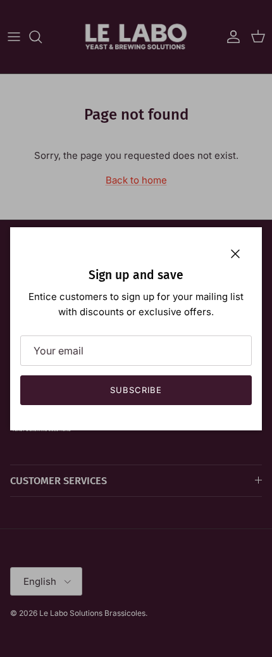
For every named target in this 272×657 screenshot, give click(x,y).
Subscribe (136, 390)
